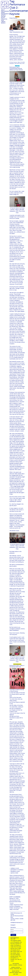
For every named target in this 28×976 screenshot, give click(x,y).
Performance (5, 11)
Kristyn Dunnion (13, 18)
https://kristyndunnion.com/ (16, 32)
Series (3, 12)
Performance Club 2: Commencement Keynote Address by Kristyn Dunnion (16, 68)
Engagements (5, 13)
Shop (2, 20)
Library (3, 21)
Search (3, 23)
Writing (3, 16)
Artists (3, 15)
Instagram (13, 925)
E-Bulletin (4, 19)
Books (3, 17)
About (3, 10)
